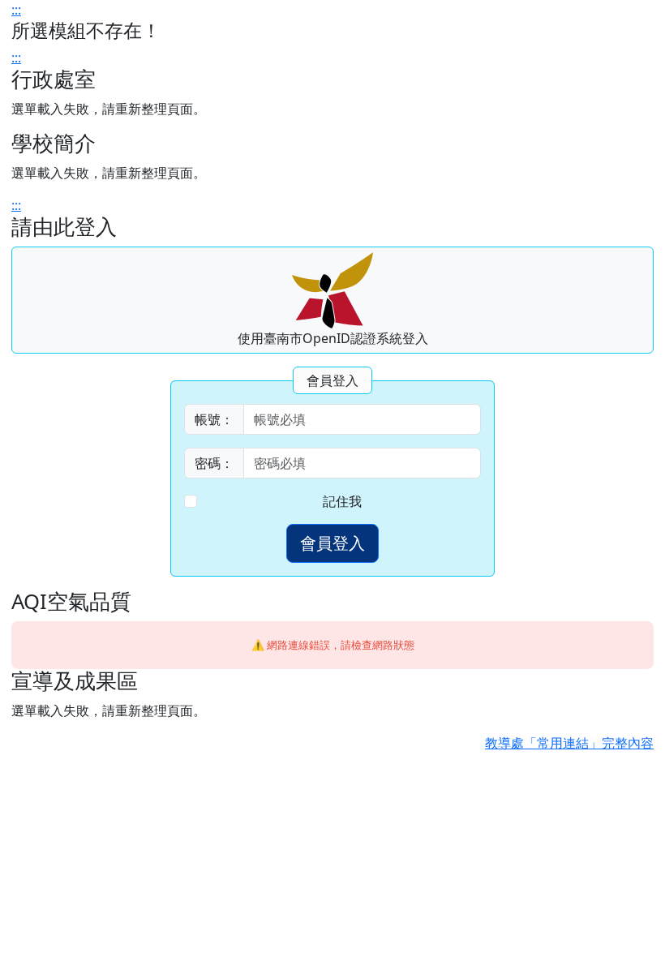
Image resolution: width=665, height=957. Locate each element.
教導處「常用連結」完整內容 (569, 743)
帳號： (214, 419)
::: (16, 10)
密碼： (214, 463)
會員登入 (332, 543)
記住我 (342, 501)
